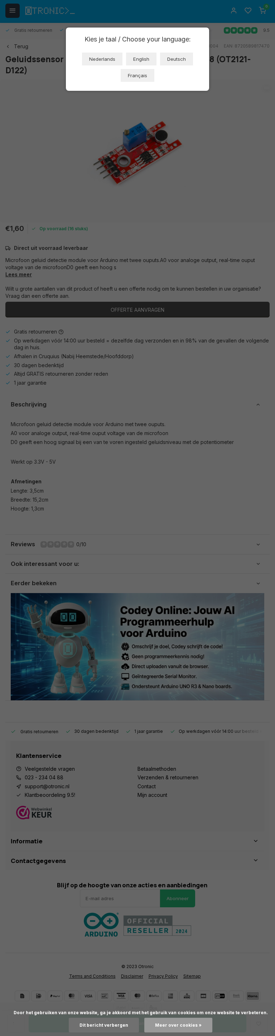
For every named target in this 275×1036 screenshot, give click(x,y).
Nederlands (102, 59)
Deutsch (176, 59)
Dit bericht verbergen (103, 1025)
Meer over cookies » (178, 1025)
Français (137, 75)
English (141, 59)
